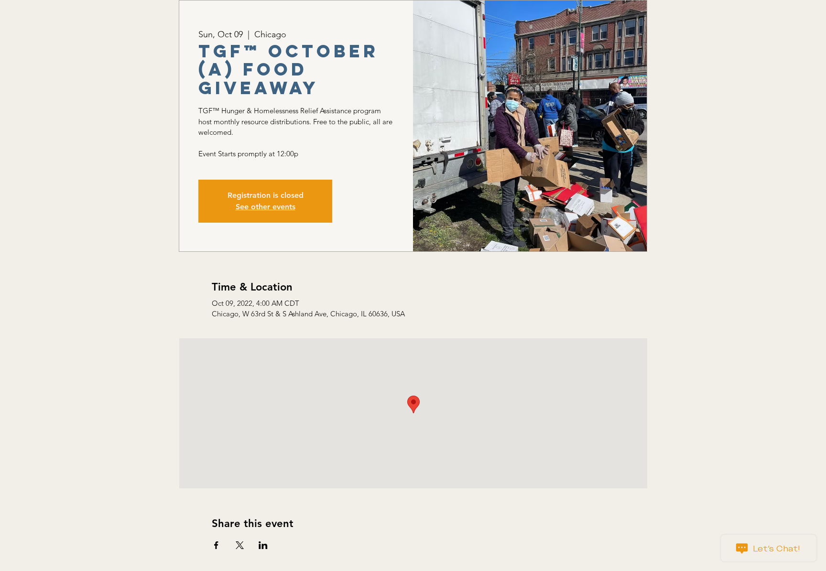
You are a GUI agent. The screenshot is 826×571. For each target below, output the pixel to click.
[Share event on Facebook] (216, 545)
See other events (265, 206)
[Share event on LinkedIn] (263, 545)
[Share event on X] (239, 545)
